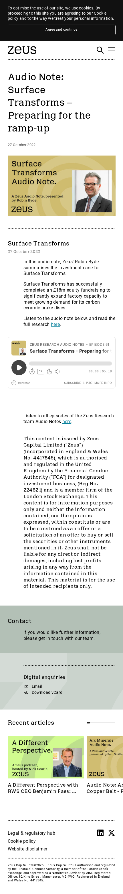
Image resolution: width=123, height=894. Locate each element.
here (55, 324)
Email (37, 686)
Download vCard (47, 692)
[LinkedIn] (100, 833)
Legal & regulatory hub (31, 833)
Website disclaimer (27, 849)
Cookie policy (22, 841)
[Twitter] (111, 833)
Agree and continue (61, 29)
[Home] (22, 56)
